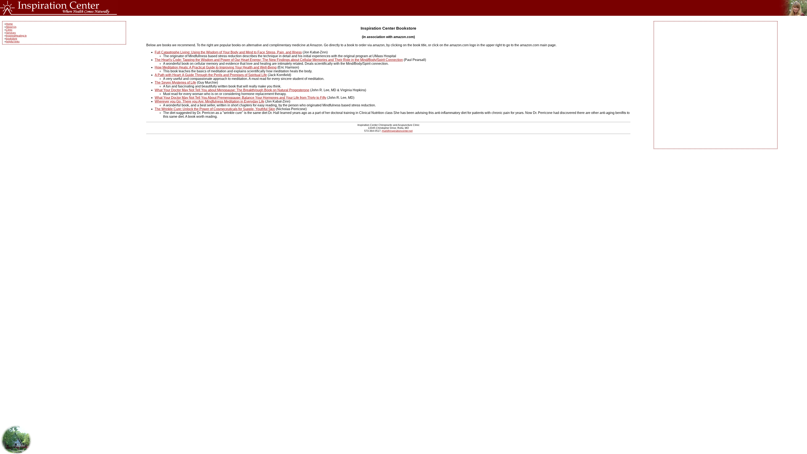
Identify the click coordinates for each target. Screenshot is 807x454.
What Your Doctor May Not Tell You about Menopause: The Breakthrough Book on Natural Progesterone (232, 90)
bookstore (11, 38)
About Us (11, 26)
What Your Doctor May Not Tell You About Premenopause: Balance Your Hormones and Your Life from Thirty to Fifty (240, 97)
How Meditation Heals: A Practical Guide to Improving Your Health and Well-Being (216, 67)
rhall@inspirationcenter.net (397, 130)
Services (11, 32)
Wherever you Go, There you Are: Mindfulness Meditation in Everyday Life (209, 101)
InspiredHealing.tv (16, 35)
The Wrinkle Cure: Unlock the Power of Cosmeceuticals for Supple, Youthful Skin (215, 109)
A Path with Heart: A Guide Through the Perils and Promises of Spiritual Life (211, 75)
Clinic (9, 29)
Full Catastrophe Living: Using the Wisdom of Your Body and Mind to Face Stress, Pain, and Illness (228, 52)
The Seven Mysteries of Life (175, 82)
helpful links (13, 41)
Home (9, 23)
